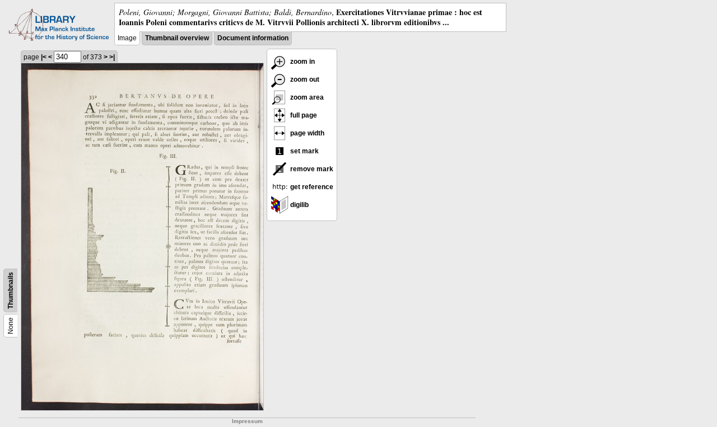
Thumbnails (11, 290)
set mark (303, 151)
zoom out (303, 79)
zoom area (306, 97)
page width (306, 133)
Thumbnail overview (177, 38)
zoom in (301, 61)
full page (302, 115)
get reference (310, 187)
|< (43, 57)
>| (112, 57)
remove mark (310, 169)
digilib (298, 205)
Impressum (247, 421)
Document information (252, 38)
